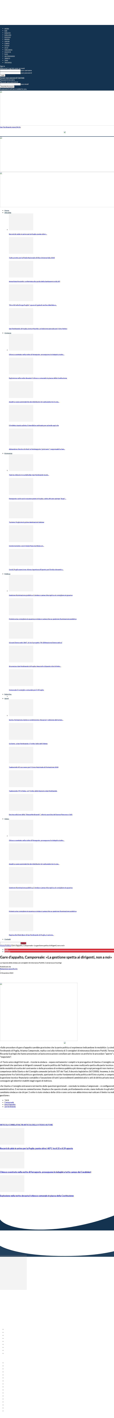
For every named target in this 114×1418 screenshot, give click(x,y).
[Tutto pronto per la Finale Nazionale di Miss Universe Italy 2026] (21, 253)
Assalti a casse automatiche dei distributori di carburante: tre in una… (34, 402)
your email (24, 84)
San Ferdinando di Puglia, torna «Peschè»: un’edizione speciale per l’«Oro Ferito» (38, 329)
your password (26, 73)
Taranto (7, 58)
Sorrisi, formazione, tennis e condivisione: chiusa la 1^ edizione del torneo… (36, 720)
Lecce (6, 47)
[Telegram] (62, 976)
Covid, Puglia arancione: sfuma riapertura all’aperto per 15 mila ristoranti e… (36, 569)
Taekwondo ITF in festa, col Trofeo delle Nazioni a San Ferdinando (33, 791)
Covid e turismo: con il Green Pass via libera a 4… (26, 546)
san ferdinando (10, 1106)
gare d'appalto (9, 1104)
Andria (6, 28)
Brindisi (7, 39)
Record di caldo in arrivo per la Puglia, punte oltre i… (28, 234)
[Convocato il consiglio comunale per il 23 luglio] (21, 685)
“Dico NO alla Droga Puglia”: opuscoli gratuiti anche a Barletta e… (33, 305)
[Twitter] (30, 976)
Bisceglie (7, 37)
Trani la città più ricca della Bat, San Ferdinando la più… (29, 475)
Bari (5, 30)
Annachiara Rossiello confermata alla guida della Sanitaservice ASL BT (34, 281)
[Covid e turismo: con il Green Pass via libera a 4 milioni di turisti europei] (21, 541)
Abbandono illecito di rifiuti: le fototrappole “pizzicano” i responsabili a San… (37, 449)
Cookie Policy (17, 1318)
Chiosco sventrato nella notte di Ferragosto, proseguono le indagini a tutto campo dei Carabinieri (45, 1172)
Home (6, 210)
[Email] (46, 976)
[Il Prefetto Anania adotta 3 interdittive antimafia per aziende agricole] (21, 421)
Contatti (7, 939)
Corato (6, 43)
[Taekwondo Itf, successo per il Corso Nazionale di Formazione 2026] (21, 763)
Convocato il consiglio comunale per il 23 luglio (26, 690)
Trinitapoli (8, 62)
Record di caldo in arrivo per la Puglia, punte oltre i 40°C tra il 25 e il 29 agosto (36, 1148)
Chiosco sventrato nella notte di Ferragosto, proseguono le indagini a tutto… (36, 354)
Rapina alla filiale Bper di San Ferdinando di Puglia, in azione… (31, 935)
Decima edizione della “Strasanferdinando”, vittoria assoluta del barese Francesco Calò (40, 814)
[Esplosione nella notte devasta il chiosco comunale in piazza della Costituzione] (21, 374)
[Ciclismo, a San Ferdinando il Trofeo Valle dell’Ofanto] (21, 739)
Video (6, 819)
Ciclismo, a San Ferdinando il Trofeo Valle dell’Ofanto (28, 743)
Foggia (6, 45)
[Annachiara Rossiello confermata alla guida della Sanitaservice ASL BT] (21, 277)
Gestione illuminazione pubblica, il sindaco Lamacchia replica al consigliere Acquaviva (40, 595)
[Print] (54, 976)
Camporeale (9, 1102)
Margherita (8, 49)
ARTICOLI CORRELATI (9, 1125)
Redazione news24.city (8, 969)
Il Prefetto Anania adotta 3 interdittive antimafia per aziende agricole (34, 425)
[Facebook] (22, 976)
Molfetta (7, 52)
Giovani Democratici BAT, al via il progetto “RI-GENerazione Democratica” (35, 642)
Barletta (7, 33)
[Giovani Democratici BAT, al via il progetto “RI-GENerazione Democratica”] (21, 638)
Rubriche (7, 694)
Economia (8, 453)
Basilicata (7, 35)
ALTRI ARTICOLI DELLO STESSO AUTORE (35, 1125)
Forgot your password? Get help (12, 78)
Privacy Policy (5, 1318)
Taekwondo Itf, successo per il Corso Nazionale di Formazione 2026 (33, 767)
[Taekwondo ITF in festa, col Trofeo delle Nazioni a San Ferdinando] (21, 786)
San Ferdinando (9, 56)
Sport (6, 698)
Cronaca (7, 333)
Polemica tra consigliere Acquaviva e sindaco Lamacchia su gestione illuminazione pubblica (42, 619)
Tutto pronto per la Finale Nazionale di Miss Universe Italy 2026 (32, 258)
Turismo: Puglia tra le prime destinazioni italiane (26, 522)
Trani (6, 60)
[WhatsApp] (38, 976)
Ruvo (6, 54)
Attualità (7, 212)
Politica (7, 574)
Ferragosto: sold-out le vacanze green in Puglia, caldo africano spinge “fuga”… (37, 498)
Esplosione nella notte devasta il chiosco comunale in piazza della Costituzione (38, 378)
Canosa (6, 41)
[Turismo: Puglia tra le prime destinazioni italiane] (21, 518)
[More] (71, 976)
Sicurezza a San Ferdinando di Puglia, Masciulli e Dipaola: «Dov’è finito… (35, 666)
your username (26, 70)
